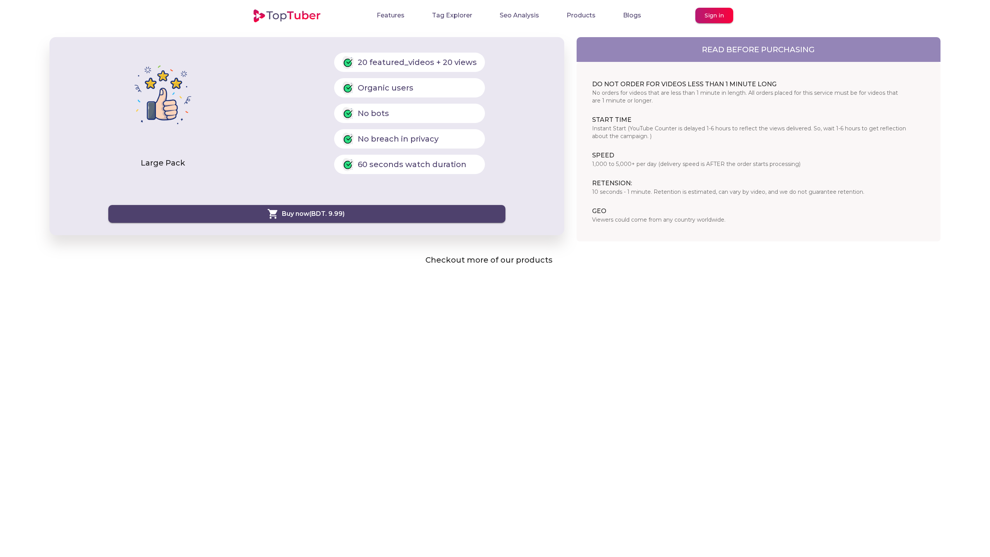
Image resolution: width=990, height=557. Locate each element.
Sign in (714, 15)
